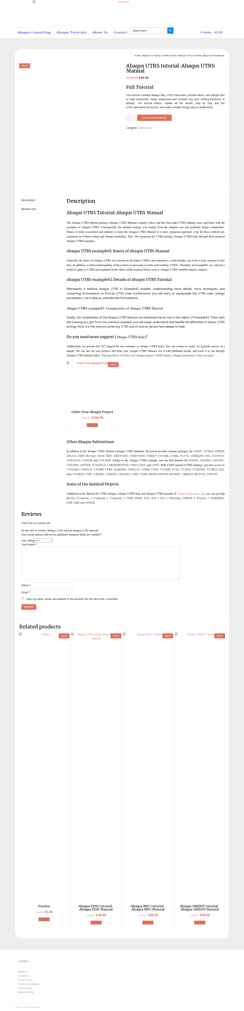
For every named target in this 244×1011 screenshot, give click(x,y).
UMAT (197, 451)
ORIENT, (188, 474)
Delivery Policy (26, 992)
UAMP (143, 474)
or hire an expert (204, 355)
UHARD (205, 460)
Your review (29, 544)
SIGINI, (153, 474)
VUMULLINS (215, 469)
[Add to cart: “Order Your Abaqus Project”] (92, 425)
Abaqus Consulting (34, 32)
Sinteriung (175, 498)
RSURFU (175, 474)
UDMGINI (196, 456)
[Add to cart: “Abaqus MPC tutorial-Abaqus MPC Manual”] (147, 922)
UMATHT (124, 474)
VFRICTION (137, 456)
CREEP (219, 451)
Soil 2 (154, 498)
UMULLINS (137, 465)
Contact (121, 32)
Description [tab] (28, 200)
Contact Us (24, 975)
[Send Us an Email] (228, 1007)
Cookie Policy (25, 988)
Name (26, 585)
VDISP (145, 469)
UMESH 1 (188, 498)
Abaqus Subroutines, (189, 493)
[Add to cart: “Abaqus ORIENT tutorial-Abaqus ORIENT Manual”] (199, 922)
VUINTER (198, 469)
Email (25, 592)
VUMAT (208, 451)
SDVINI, (163, 474)
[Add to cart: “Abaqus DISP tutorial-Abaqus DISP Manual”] (96, 922)
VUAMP (165, 469)
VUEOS (186, 469)
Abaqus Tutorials (72, 32)
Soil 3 (163, 498)
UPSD (155, 465)
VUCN (184, 456)
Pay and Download (154, 117)
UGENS (193, 460)
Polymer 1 (203, 498)
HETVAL (200, 474)
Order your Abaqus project (138, 355)
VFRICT (152, 456)
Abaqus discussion (183, 355)
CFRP (129, 498)
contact (180, 346)
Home (137, 55)
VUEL (176, 469)
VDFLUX (134, 469)
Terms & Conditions (28, 984)
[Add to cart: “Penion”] (44, 919)
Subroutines (169, 55)
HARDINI (120, 469)
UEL (208, 456)
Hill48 (138, 498)
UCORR (163, 456)
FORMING (217, 498)
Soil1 (147, 498)
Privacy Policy (25, 979)
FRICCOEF (121, 456)
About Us (100, 32)
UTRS (154, 469)
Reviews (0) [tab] (28, 209)
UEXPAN (218, 456)
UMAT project (163, 355)
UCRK (174, 456)
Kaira (37, 1007)
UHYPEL (218, 460)
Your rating (27, 540)
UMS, (134, 474)
